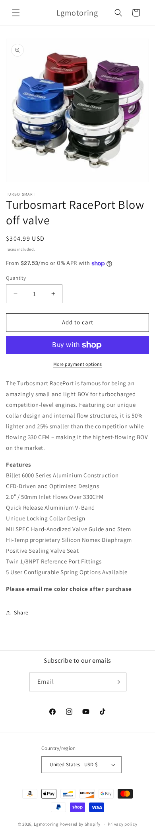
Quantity (16, 278)
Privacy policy (122, 824)
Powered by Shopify (80, 824)
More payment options (77, 364)
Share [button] (21, 612)
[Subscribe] (117, 682)
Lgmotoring (46, 824)
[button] (16, 13)
